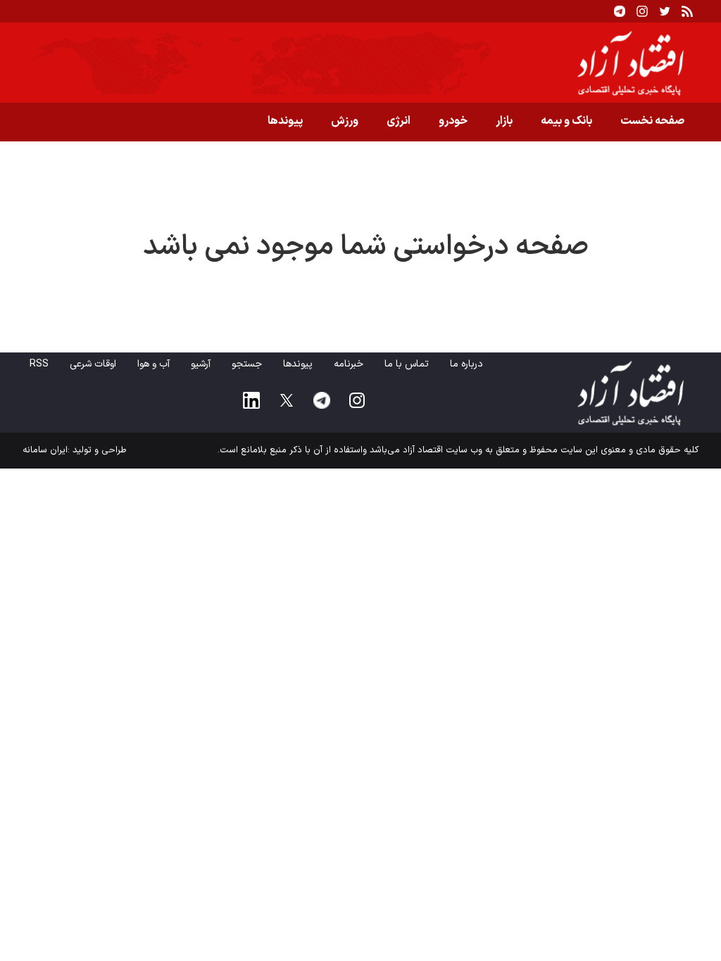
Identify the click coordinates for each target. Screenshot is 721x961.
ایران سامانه (45, 450)
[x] (286, 400)
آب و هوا (153, 364)
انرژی (398, 121)
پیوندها (285, 121)
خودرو (453, 121)
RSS (39, 364)
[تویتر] (664, 11)
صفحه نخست (652, 121)
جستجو (247, 364)
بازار (504, 121)
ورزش (344, 121)
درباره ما (466, 364)
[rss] (687, 11)
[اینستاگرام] (642, 11)
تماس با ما (406, 364)
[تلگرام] (619, 11)
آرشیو (201, 364)
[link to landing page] (360, 63)
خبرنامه (348, 364)
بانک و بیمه (566, 121)
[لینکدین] (251, 400)
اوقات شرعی (93, 364)
